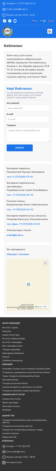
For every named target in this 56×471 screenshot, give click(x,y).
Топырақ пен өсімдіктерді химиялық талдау (22, 430)
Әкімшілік (6, 331)
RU (36, 21)
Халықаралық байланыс (13, 353)
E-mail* (10, 114)
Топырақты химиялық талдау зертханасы (21, 390)
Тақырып (11, 125)
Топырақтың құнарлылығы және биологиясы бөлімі (26, 372)
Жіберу (19, 148)
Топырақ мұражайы (11, 349)
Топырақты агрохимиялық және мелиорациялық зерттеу (24, 421)
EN (52, 21)
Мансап (6, 357)
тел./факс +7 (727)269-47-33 (23, 224)
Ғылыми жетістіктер (11, 399)
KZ (44, 21)
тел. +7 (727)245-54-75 (20, 195)
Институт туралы (10, 327)
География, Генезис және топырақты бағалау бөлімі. (26, 369)
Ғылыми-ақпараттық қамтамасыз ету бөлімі (22, 387)
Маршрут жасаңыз (18, 254)
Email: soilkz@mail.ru (17, 9)
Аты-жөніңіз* (13, 103)
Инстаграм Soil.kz (13, 462)
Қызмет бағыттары (11, 335)
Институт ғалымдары (12, 342)
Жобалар (6, 410)
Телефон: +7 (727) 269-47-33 (21, 3)
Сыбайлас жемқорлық (12, 360)
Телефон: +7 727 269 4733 (18, 446)
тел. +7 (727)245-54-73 (20, 209)
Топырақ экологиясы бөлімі (15, 383)
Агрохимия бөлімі (10, 380)
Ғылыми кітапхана (10, 433)
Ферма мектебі (9, 437)
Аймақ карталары (10, 402)
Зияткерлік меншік (11, 406)
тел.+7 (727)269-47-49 (20, 176)
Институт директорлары (13, 338)
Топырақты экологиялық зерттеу (17, 426)
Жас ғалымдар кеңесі (12, 346)
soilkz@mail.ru (15, 235)
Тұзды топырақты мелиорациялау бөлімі (21, 376)
